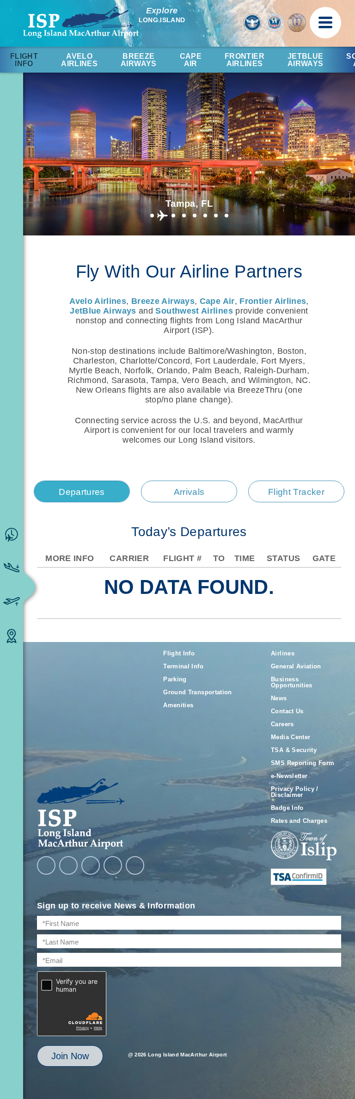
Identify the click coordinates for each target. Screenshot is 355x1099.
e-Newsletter (289, 776)
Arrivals (189, 492)
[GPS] (135, 865)
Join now (70, 1056)
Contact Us (287, 711)
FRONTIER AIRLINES (244, 60)
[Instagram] (68, 865)
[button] (152, 215)
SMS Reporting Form (302, 763)
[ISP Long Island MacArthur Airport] (81, 22)
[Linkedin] (113, 865)
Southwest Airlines (194, 310)
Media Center (290, 737)
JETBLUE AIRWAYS (306, 60)
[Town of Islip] (304, 846)
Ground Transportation (197, 692)
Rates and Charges (299, 821)
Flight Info (24, 60)
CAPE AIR (191, 60)
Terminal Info (183, 666)
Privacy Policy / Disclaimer (294, 792)
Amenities (178, 705)
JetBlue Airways (103, 310)
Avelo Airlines (79, 60)
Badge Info (287, 808)
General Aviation (296, 666)
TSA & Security (294, 750)
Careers (282, 724)
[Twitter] (90, 865)
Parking (175, 679)
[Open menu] (325, 22)
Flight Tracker (296, 492)
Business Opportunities (291, 682)
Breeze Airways (163, 301)
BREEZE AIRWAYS (139, 60)
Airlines (282, 653)
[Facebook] (46, 865)
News (279, 698)
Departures (82, 492)
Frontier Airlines (272, 301)
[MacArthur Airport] (93, 813)
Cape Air (217, 301)
